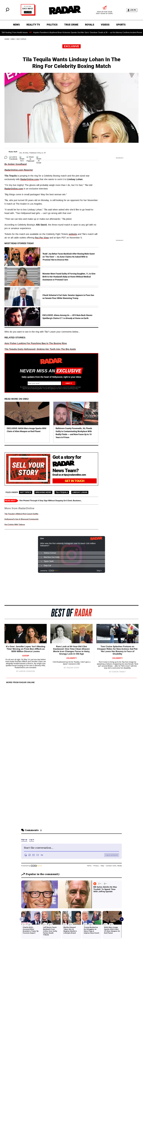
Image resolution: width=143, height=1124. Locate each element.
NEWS (16, 24)
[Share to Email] (38, 157)
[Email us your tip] (28, 15)
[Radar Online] (65, 10)
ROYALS (89, 24)
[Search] (7, 11)
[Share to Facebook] (13, 157)
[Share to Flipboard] (30, 157)
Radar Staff (13, 152)
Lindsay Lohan (79, 492)
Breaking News (43, 492)
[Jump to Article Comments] (5, 157)
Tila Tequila (62, 492)
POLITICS (52, 24)
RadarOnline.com (29, 179)
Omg (13, 39)
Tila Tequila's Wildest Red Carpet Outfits (21, 514)
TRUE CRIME (71, 24)
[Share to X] (22, 157)
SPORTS (121, 24)
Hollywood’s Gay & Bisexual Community (21, 519)
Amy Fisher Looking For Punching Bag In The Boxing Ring (35, 343)
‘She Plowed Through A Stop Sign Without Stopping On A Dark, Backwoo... (50, 501)
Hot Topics (21, 39)
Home (6, 39)
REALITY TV (33, 24)
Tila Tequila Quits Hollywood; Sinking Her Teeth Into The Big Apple (40, 349)
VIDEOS (105, 24)
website (73, 234)
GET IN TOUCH (74, 481)
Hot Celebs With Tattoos (14, 524)
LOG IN (133, 10)
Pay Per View (42, 237)
